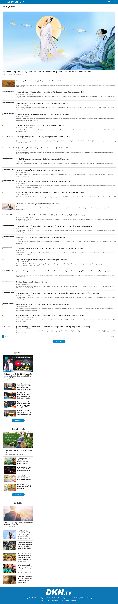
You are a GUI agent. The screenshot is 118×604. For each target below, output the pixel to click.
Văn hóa (18, 161)
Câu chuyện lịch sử (8, 74)
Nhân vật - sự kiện (7, 454)
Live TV (19, 352)
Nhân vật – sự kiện (18, 429)
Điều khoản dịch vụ (57, 600)
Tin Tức (5, 380)
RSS (49, 600)
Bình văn (18, 83)
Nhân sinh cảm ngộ (20, 127)
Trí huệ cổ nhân (19, 306)
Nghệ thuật (18, 105)
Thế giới (20, 538)
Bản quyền (74, 600)
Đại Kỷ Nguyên (58, 598)
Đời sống (5, 526)
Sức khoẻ (20, 561)
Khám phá (20, 572)
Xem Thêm (59, 341)
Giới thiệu (43, 600)
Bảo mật (67, 600)
